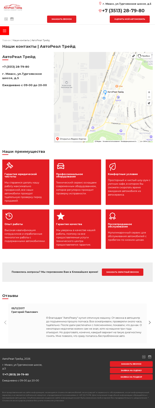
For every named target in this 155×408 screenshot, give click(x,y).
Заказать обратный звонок (122, 272)
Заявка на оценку (131, 370)
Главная (6, 40)
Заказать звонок (62, 19)
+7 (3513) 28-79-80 (123, 10)
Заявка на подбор (131, 377)
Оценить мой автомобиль (129, 19)
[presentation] (5, 322)
